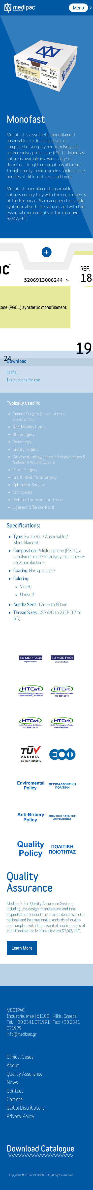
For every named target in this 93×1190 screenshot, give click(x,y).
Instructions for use (23, 380)
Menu (78, 7)
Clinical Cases (20, 1057)
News (12, 1082)
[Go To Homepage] (19, 7)
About (13, 1065)
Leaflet (12, 372)
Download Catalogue (40, 1148)
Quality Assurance (25, 1074)
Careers (14, 1099)
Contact (15, 1091)
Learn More (22, 947)
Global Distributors (25, 1108)
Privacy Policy (20, 1116)
